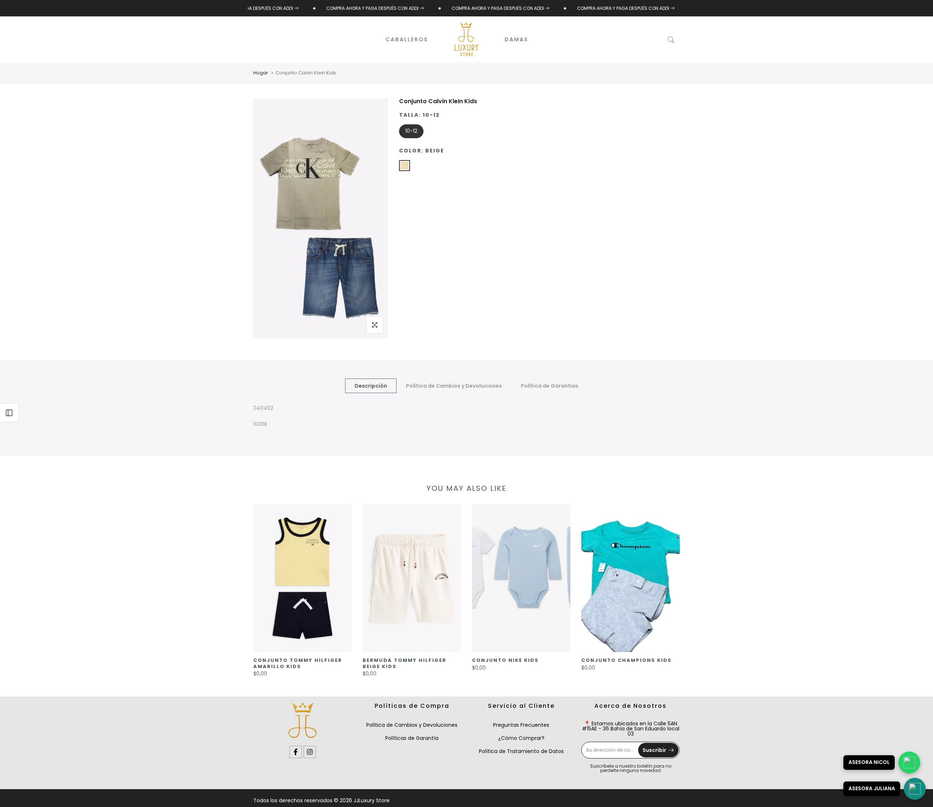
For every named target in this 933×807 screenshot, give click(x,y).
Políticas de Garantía (411, 738)
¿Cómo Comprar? (521, 738)
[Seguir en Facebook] (295, 752)
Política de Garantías (549, 385)
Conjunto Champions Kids (626, 660)
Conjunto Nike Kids (505, 660)
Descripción (371, 385)
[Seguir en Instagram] (310, 752)
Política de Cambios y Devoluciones (454, 385)
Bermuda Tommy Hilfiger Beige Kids (404, 663)
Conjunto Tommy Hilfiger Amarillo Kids (297, 663)
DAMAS (516, 39)
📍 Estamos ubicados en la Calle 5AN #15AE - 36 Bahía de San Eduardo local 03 (630, 728)
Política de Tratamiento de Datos (521, 751)
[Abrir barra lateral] (9, 413)
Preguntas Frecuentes (521, 725)
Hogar (260, 72)
